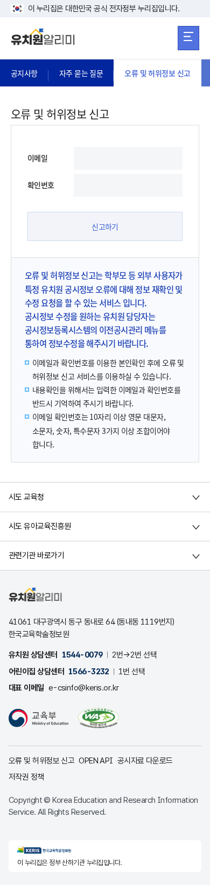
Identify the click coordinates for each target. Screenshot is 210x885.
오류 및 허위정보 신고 (157, 73)
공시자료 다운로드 (145, 761)
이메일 (37, 157)
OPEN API (96, 761)
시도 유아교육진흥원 (40, 526)
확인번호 (40, 184)
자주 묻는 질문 (81, 73)
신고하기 (105, 226)
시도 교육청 (26, 497)
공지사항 (24, 73)
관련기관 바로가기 (36, 555)
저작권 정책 (26, 777)
